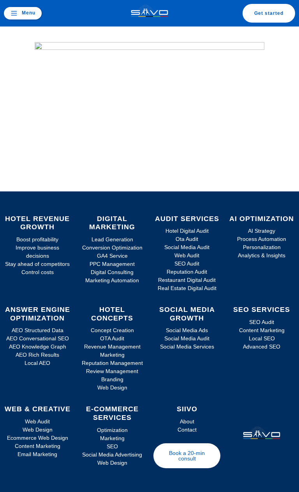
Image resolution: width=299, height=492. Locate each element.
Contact (187, 430)
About (187, 421)
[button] (23, 13)
